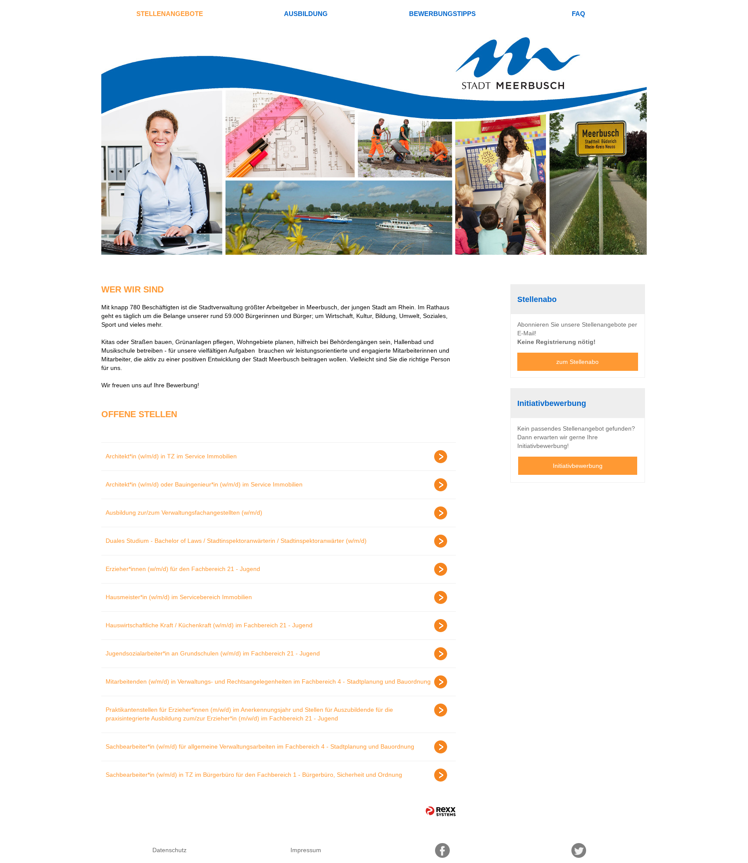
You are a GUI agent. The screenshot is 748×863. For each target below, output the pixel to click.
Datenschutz (169, 850)
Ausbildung (306, 13)
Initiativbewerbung (578, 465)
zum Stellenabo (577, 361)
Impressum (305, 850)
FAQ (578, 13)
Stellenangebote (169, 13)
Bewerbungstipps (442, 13)
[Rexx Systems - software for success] (441, 811)
